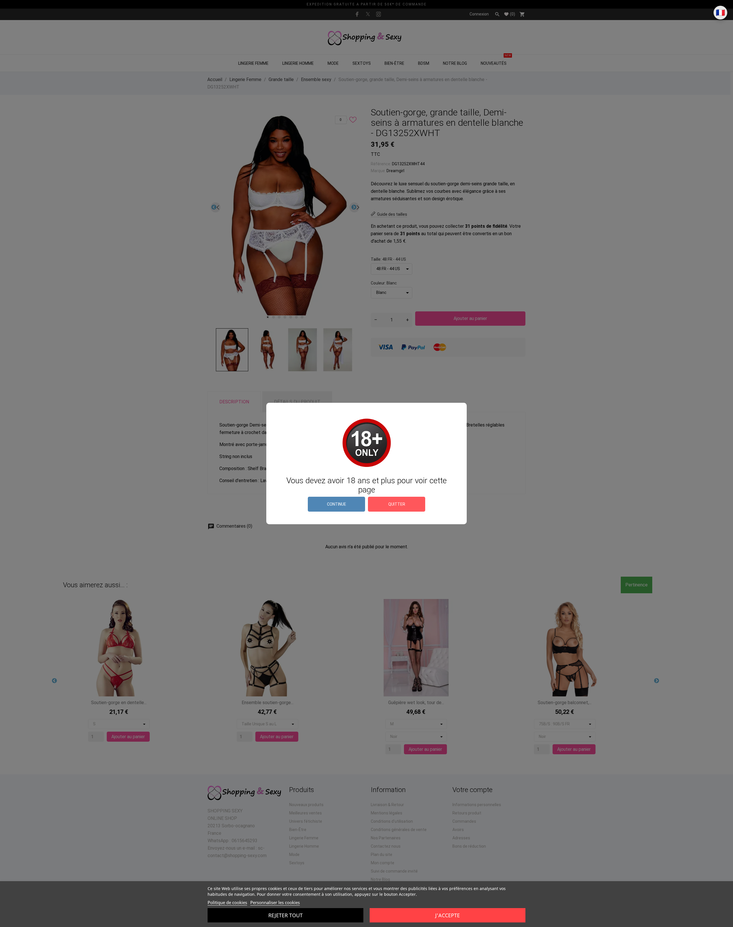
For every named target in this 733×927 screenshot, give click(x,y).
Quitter (396, 504)
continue (336, 504)
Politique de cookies (227, 902)
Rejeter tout (285, 915)
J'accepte (447, 915)
